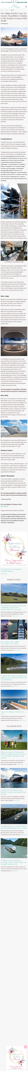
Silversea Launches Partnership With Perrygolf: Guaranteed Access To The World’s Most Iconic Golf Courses (13, 755)
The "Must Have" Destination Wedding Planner (11, 570)
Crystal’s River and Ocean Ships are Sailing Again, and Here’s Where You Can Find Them (14, 678)
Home (2, 10)
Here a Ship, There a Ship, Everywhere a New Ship (10, 643)
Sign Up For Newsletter (7, 2)
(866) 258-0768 (22, 2)
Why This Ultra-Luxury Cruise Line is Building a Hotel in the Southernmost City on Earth (13, 607)
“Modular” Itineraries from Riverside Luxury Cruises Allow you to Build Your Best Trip (13, 862)
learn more (4, 573)
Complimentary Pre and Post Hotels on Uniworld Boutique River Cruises (14, 827)
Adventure (5, 23)
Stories (7, 10)
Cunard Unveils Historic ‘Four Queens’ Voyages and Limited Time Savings (13, 792)
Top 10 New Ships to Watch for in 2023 (12, 713)
